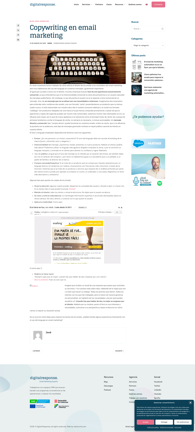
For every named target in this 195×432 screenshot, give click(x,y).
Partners (99, 4)
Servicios (86, 4)
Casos (109, 4)
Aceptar (145, 422)
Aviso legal (177, 427)
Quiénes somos (135, 4)
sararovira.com (80, 426)
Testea (72, 189)
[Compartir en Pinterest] (18, 35)
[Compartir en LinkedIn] (18, 40)
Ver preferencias (183, 422)
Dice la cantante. (41, 280)
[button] (190, 403)
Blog (32, 21)
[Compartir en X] (18, 30)
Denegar (164, 422)
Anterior (36, 351)
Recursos (119, 4)
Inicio (76, 4)
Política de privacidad (166, 427)
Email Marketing (42, 21)
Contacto (158, 4)
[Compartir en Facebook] (18, 25)
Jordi (49, 43)
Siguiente (118, 351)
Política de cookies (153, 427)
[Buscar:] (148, 28)
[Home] (43, 4)
